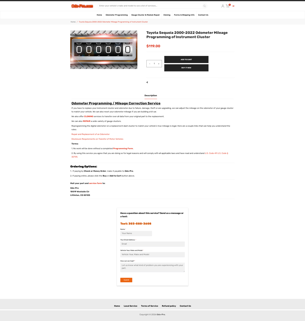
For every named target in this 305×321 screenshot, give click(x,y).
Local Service (130, 306)
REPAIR (86, 121)
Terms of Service (149, 306)
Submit (126, 280)
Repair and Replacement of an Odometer (90, 134)
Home (73, 22)
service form (95, 183)
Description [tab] (151, 95)
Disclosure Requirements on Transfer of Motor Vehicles (97, 139)
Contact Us (185, 306)
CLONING (88, 116)
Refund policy (169, 306)
